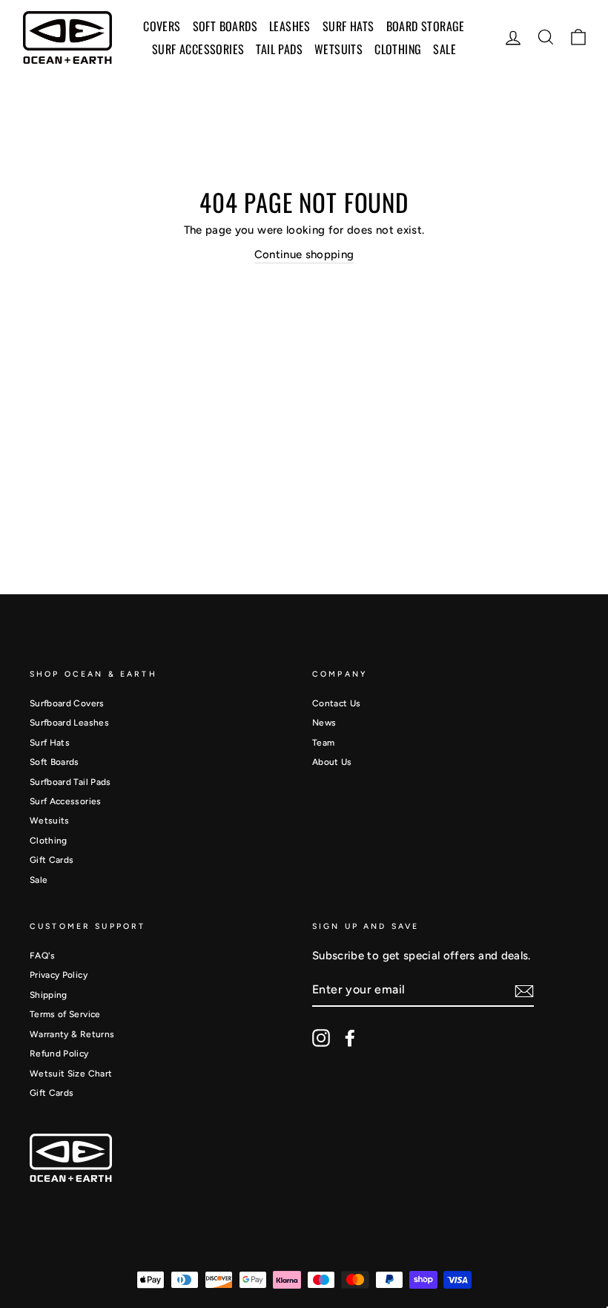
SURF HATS (348, 26)
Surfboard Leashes (69, 722)
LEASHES (290, 26)
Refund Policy (59, 1053)
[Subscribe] (524, 991)
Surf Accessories (66, 801)
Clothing (397, 49)
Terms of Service (65, 1014)
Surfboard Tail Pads (70, 782)
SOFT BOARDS (225, 26)
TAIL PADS (279, 49)
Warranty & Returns (72, 1034)
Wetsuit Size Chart (71, 1073)
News (324, 722)
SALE (444, 49)
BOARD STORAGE (425, 26)
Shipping (48, 995)
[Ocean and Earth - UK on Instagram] (321, 1038)
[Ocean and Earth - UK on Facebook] (350, 1038)
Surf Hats (50, 742)
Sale (38, 880)
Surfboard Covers (67, 703)
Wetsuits (50, 820)
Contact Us (336, 703)
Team (323, 742)
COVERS (161, 26)
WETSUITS (338, 49)
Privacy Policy (58, 975)
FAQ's (43, 955)
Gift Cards (52, 860)
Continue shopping (304, 254)
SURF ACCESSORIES (198, 49)
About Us (332, 762)
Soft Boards (54, 762)
